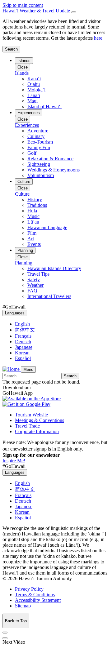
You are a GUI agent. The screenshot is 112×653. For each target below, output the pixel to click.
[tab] (56, 11)
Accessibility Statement (38, 600)
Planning (25, 250)
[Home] (11, 369)
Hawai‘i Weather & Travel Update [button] (36, 10)
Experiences (28, 112)
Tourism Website (31, 414)
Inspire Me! (13, 460)
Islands (23, 60)
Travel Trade (27, 426)
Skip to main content (22, 5)
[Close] (73, 12)
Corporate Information (37, 431)
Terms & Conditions (35, 594)
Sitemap (23, 605)
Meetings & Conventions (39, 420)
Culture (23, 181)
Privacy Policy (29, 589)
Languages (15, 313)
